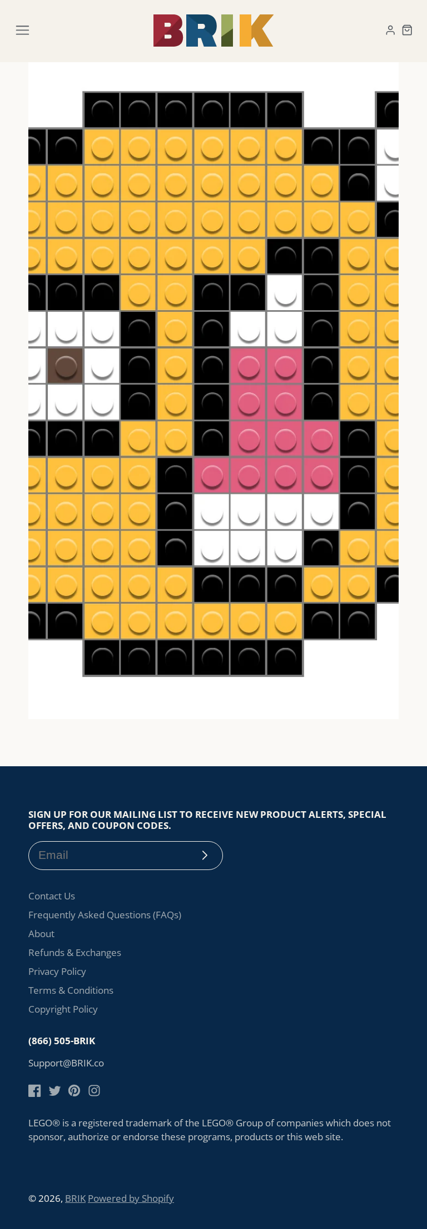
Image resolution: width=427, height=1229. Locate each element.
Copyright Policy (63, 1009)
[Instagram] (94, 1090)
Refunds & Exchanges (74, 952)
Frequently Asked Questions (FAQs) (104, 914)
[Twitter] (54, 1090)
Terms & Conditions (70, 990)
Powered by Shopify (131, 1198)
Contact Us (51, 895)
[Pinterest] (74, 1090)
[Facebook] (34, 1090)
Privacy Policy (57, 971)
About (41, 933)
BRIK (75, 1198)
